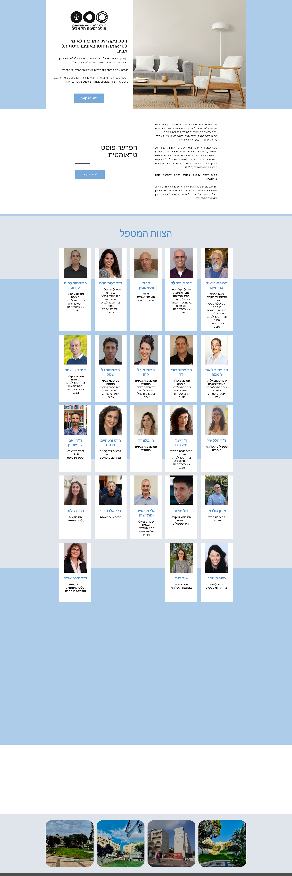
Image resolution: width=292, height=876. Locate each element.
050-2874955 (100, 726)
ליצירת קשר (89, 98)
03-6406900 (103, 722)
